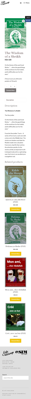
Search (4, 375)
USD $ (27, 17)
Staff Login (6, 395)
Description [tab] (10, 100)
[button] (23, 21)
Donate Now (10, 90)
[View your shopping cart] (20, 3)
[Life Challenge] (5, 3)
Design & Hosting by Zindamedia (13, 393)
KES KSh (27, 20)
